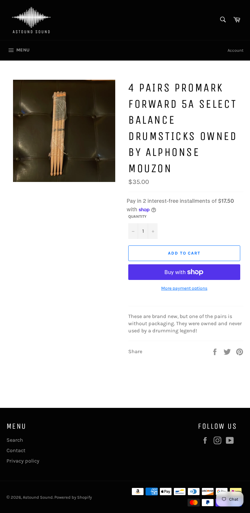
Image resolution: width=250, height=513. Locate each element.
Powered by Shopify (73, 497)
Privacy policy (23, 461)
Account (235, 50)
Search (15, 440)
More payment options (184, 288)
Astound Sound (38, 497)
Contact (16, 450)
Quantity (137, 216)
